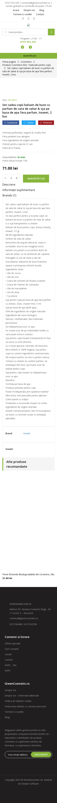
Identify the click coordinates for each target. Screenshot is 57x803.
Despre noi (10, 690)
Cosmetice (26, 61)
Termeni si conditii (14, 711)
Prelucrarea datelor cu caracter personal (25, 706)
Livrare (8, 654)
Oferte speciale (12, 643)
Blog (7, 717)
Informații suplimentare (18, 190)
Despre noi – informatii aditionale (22, 695)
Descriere (8, 184)
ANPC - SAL (11, 665)
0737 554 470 (28, 41)
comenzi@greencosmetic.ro (24, 618)
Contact (9, 659)
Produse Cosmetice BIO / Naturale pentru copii (26, 64)
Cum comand (12, 648)
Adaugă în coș (36, 178)
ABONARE (41, 754)
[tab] (28, 185)
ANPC (8, 670)
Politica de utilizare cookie (18, 700)
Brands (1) (9, 195)
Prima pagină (9, 61)
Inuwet (26, 433)
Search (51, 32)
